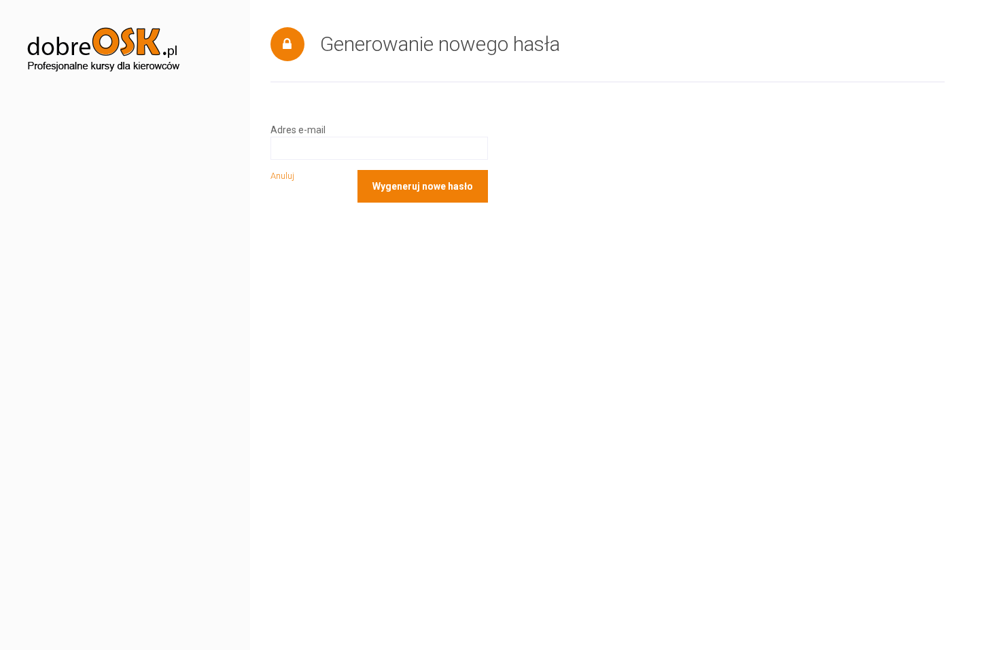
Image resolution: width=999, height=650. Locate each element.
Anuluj (282, 176)
